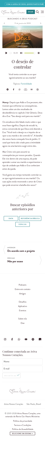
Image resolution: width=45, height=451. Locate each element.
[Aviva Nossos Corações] (13, 11)
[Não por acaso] (40, 23)
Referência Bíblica (30, 218)
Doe (22, 323)
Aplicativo (22, 306)
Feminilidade (26, 83)
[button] (42, 11)
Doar (30, 12)
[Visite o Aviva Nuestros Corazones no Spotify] (33, 339)
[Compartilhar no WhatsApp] (20, 89)
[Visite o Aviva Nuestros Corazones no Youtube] (26, 339)
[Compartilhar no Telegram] (8, 89)
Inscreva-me (10, 376)
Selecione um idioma (22, 433)
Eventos (22, 310)
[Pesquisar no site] (37, 11)
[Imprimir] (38, 89)
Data (11, 218)
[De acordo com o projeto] (4, 23)
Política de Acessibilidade (22, 429)
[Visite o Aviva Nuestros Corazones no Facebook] (12, 339)
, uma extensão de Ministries (22, 415)
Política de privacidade (22, 420)
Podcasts (22, 284)
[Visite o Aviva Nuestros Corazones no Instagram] (5, 339)
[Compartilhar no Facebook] (14, 89)
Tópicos (22, 224)
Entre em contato (22, 289)
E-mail (6, 368)
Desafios (22, 301)
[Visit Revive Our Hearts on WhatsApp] (19, 339)
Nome (6, 361)
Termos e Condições (22, 425)
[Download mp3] (26, 89)
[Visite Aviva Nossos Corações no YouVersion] (40, 339)
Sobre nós (22, 318)
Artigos (22, 293)
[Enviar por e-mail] (32, 89)
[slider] (10, 53)
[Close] (43, 4)
